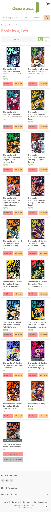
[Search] (47, 17)
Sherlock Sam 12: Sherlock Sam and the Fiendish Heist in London (12, 114)
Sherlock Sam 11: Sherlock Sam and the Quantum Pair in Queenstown (38, 71)
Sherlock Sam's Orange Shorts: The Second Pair (12, 445)
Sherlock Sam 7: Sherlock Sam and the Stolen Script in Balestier (13, 365)
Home (3, 25)
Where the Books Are (40, 502)
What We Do (26, 502)
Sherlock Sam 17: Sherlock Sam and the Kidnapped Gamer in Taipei (36, 201)
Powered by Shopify (25, 508)
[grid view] (40, 39)
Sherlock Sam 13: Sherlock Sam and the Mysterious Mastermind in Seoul (38, 115)
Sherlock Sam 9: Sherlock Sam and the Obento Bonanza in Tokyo (12, 406)
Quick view (8, 84)
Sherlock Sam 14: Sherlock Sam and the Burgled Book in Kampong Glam (11, 158)
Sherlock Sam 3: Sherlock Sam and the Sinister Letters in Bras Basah (12, 284)
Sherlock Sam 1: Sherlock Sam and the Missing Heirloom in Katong (12, 243)
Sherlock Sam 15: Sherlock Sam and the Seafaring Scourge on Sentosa (36, 158)
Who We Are (15, 502)
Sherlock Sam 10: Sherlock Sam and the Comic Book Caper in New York (13, 72)
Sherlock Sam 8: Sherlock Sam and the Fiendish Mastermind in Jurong (37, 365)
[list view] (46, 39)
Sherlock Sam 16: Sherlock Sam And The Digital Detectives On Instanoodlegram (11, 201)
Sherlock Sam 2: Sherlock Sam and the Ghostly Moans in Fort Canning (37, 243)
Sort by (16, 39)
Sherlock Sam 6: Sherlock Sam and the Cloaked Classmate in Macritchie (37, 324)
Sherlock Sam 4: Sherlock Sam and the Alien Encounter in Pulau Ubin (37, 284)
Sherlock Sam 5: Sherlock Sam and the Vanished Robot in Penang (12, 324)
